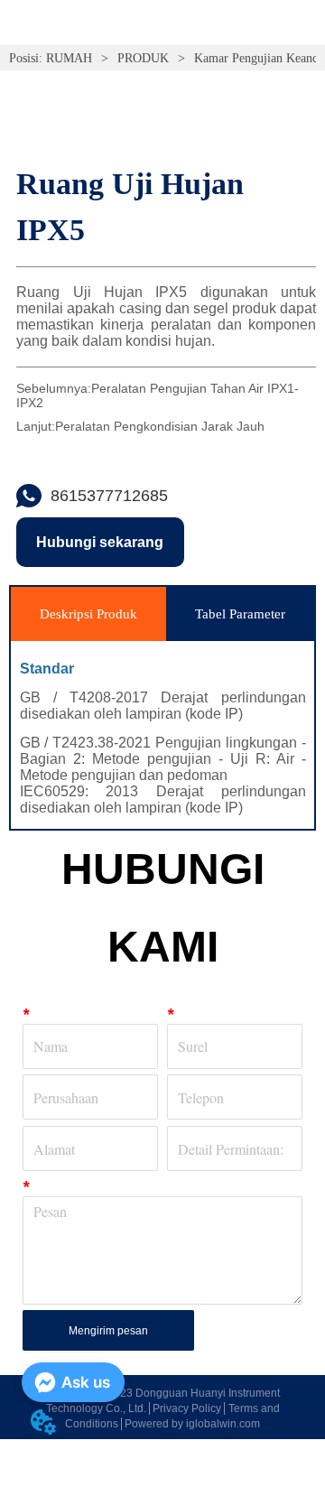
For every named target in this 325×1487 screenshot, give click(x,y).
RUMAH (69, 58)
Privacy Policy (187, 1408)
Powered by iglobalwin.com (192, 1423)
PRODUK (143, 58)
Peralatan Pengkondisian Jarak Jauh (160, 426)
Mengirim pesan (108, 1330)
